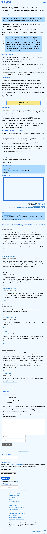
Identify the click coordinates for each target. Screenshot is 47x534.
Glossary (11, 499)
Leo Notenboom (7, 215)
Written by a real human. (23, 451)
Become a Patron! (13, 505)
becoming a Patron (29, 104)
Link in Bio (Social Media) (14, 501)
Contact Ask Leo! (13, 515)
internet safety (22, 113)
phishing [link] (30, 116)
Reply (4, 251)
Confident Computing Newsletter (16, 507)
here (17, 481)
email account (36, 206)
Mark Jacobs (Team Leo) (8, 256)
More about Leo (18, 219)
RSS (9, 172)
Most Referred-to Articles (15, 493)
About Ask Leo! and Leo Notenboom (17, 513)
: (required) (9, 473)
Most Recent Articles (14, 497)
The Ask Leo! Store (13, 509)
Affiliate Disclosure (13, 521)
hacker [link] (36, 141)
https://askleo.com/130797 (39, 204)
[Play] (6, 169)
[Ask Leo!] (6, 2)
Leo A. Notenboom (7, 14)
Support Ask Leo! (23, 490)
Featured (43, 206)
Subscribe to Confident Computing (12, 158)
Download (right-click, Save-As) (11, 170)
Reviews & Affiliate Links (27, 526)
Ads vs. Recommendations (15, 517)
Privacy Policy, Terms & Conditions (16, 519)
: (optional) (7, 469)
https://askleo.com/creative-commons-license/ (30, 533)
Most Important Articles (14, 495)
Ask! (10, 492)
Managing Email (41, 203)
